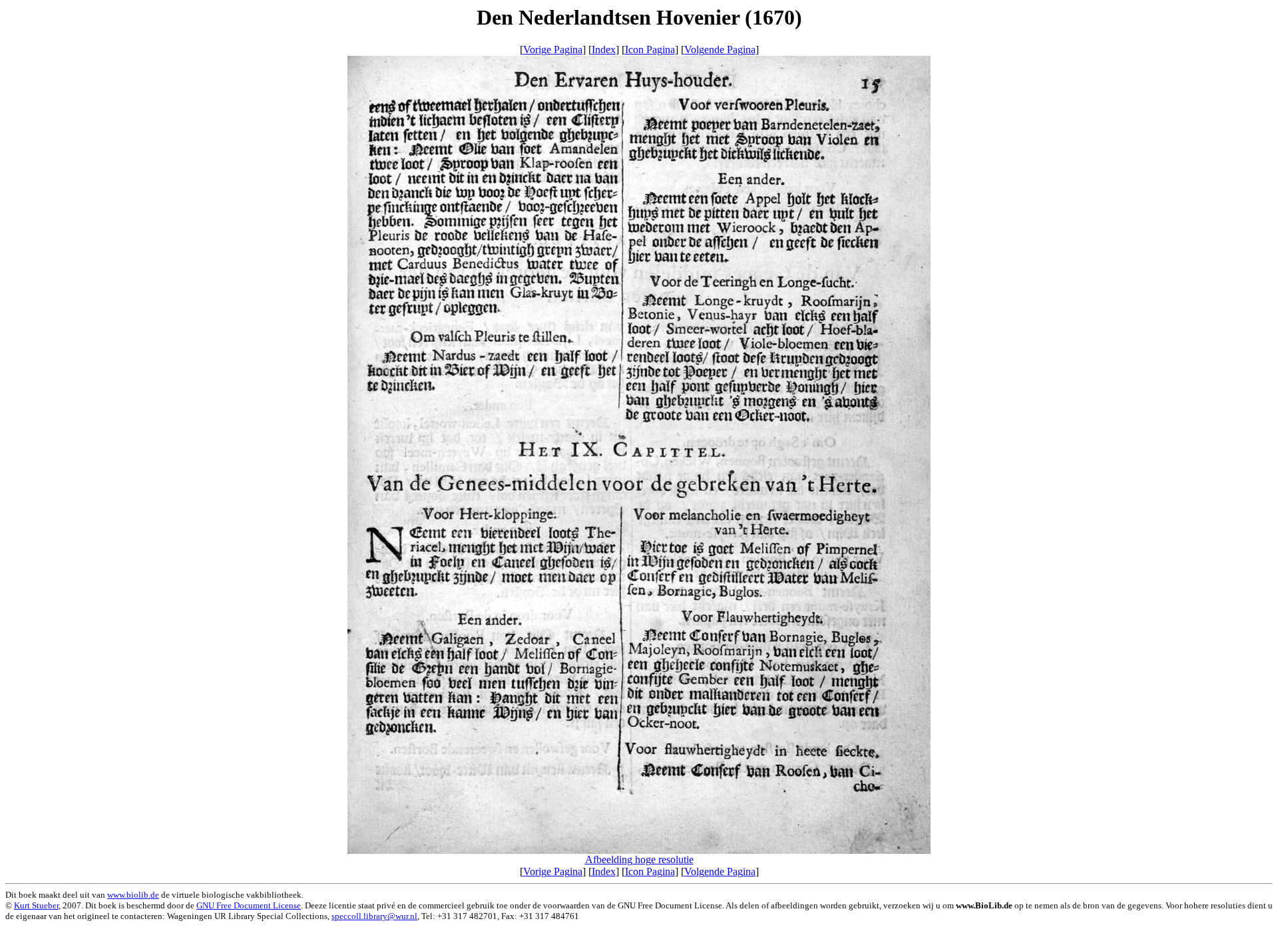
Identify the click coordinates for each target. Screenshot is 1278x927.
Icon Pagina (650, 49)
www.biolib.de (133, 895)
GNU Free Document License (248, 905)
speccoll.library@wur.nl (374, 916)
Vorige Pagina (552, 49)
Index (604, 49)
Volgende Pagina (719, 49)
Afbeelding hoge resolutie (639, 859)
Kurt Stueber (36, 905)
